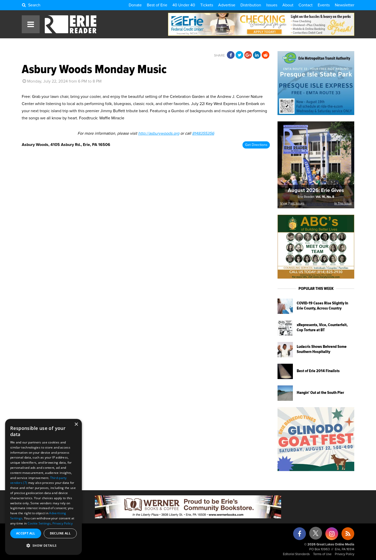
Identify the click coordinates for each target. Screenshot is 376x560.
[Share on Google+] (248, 55)
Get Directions (256, 145)
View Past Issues (292, 203)
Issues (271, 5)
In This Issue (343, 203)
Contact (305, 5)
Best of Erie (157, 5)
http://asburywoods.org (158, 133)
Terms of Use (322, 554)
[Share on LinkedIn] (257, 55)
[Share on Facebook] (231, 55)
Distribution (250, 5)
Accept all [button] (25, 533)
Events (324, 5)
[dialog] (43, 487)
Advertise (226, 5)
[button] (43, 546)
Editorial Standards (296, 554)
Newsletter (344, 5)
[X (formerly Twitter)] (315, 535)
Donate (135, 5)
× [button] (76, 424)
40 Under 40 (183, 5)
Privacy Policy (344, 554)
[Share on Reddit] (265, 55)
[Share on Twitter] (239, 55)
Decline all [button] (60, 533)
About (287, 5)
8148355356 (203, 133)
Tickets (206, 5)
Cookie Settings (39, 523)
